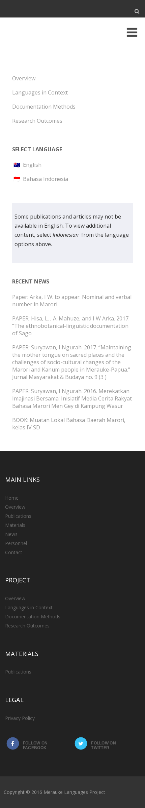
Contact (13, 552)
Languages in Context (40, 92)
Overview (23, 78)
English (32, 164)
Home (12, 498)
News (11, 534)
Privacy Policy (20, 718)
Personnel (16, 543)
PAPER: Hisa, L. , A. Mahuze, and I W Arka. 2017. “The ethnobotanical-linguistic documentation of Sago (70, 326)
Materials (15, 525)
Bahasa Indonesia (45, 179)
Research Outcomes (37, 120)
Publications (18, 516)
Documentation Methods (44, 106)
